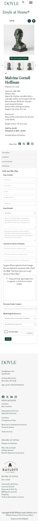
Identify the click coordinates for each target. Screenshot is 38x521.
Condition (5, 157)
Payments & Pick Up (9, 489)
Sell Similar (5, 166)
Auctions (5, 404)
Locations (5, 418)
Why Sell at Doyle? (9, 448)
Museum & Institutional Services (14, 425)
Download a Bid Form (10, 484)
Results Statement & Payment (13, 453)
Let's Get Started (8, 487)
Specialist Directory (9, 413)
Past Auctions (7, 406)
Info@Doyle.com (8, 371)
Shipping (5, 494)
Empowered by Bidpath (19, 519)
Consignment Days (9, 420)
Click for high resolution (20, 58)
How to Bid (6, 480)
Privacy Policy (28, 515)
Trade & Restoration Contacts (13, 497)
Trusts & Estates (8, 427)
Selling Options (7, 450)
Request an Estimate (9, 443)
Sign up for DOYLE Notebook (13, 385)
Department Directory (10, 411)
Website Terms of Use (14, 515)
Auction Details (7, 161)
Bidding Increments (9, 492)
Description (6, 152)
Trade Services (7, 432)
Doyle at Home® (16, 12)
